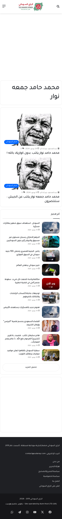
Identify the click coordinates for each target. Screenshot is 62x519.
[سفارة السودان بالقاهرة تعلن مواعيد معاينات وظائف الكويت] (50, 355)
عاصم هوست (11, 504)
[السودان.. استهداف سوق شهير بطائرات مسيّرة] (50, 228)
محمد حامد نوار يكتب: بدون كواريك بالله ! (33, 153)
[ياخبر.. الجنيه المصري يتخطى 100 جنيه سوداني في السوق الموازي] (50, 256)
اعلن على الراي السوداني (49, 486)
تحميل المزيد (31, 367)
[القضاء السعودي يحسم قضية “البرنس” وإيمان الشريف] (50, 326)
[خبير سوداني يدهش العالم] (50, 270)
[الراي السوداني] (31, 6)
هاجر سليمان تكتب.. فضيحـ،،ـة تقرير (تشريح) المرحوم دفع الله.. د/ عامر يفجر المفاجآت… (22, 339)
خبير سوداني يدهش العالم (28, 265)
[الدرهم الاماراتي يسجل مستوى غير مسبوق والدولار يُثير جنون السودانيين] (50, 242)
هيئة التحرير (54, 467)
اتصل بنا (56, 481)
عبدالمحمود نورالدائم (48, 149)
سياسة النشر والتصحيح (49, 471)
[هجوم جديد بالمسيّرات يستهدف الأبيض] (50, 312)
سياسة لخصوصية (51, 476)
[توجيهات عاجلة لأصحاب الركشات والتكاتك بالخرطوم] (50, 298)
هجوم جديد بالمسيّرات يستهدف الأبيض (21, 307)
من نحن (56, 462)
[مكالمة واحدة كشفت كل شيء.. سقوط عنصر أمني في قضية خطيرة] (50, 284)
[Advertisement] (31, 45)
